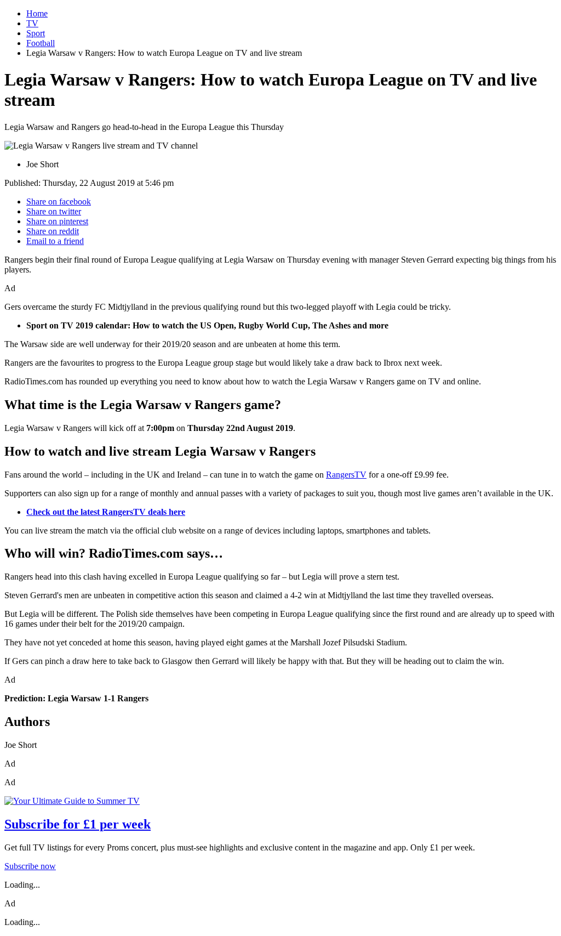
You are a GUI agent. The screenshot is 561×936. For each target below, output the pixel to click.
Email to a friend (55, 241)
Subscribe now (30, 866)
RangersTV (346, 474)
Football (40, 43)
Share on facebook (58, 201)
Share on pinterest (57, 221)
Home (37, 13)
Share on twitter (53, 211)
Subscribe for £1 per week (77, 824)
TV (32, 23)
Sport (35, 33)
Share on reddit (52, 231)
